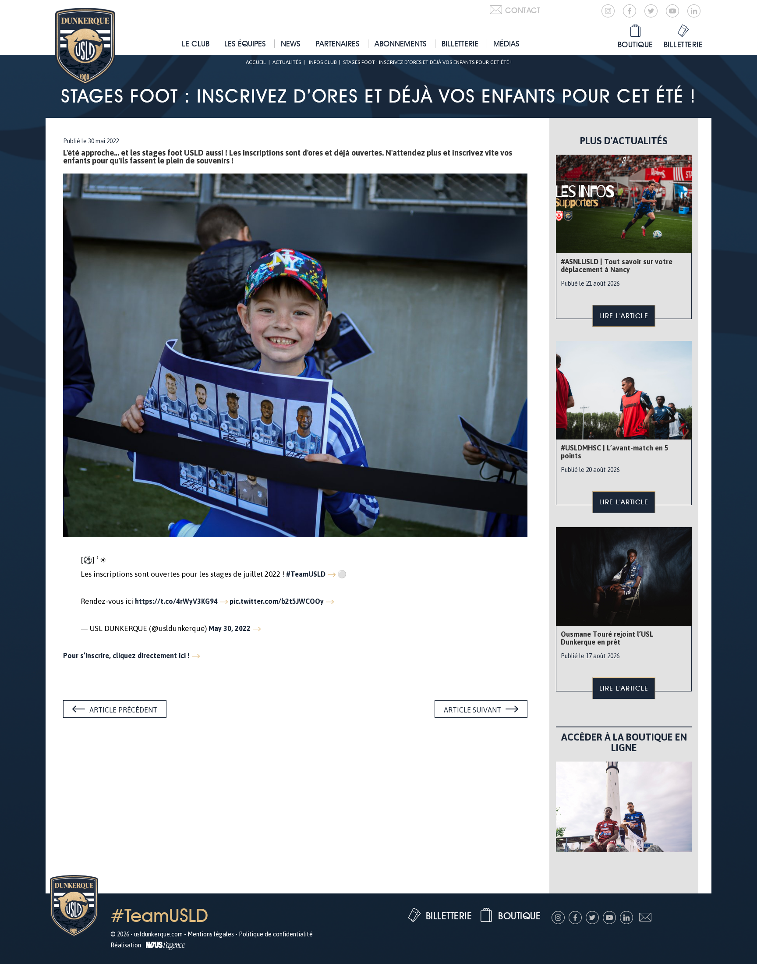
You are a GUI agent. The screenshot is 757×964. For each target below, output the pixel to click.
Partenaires (337, 43)
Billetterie (460, 43)
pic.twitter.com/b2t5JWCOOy (277, 601)
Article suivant (472, 710)
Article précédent (123, 710)
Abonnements (401, 43)
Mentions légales (210, 934)
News (291, 43)
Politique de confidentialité (276, 934)
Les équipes (245, 43)
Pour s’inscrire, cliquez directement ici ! (126, 655)
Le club (195, 43)
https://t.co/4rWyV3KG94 (176, 601)
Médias (506, 43)
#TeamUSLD (305, 574)
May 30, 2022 (230, 628)
